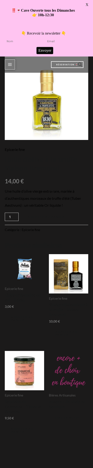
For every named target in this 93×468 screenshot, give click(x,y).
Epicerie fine (15, 149)
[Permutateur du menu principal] (10, 64)
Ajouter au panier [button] (22, 318)
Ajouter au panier (46, 217)
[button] (67, 64)
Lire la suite (67, 417)
